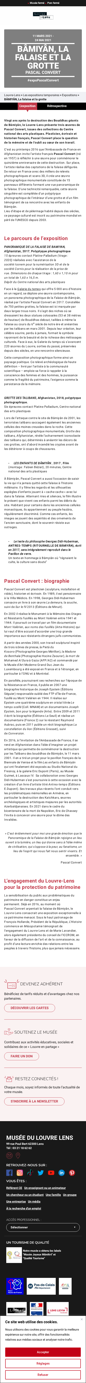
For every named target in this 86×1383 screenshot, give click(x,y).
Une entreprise (16, 1201)
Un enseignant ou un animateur (45, 1188)
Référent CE (14, 1188)
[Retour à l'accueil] (43, 16)
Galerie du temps (29, 289)
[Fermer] (81, 1319)
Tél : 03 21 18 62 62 (19, 1148)
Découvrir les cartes (30, 1008)
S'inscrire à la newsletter (34, 1101)
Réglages (43, 1363)
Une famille (53, 1194)
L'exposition (27, 106)
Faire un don (22, 1056)
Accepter (43, 1352)
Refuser (43, 1374)
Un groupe (70, 1194)
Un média (34, 1201)
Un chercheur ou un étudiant (25, 1194)
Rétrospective (57, 106)
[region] (43, 1349)
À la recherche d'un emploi (23, 1208)
